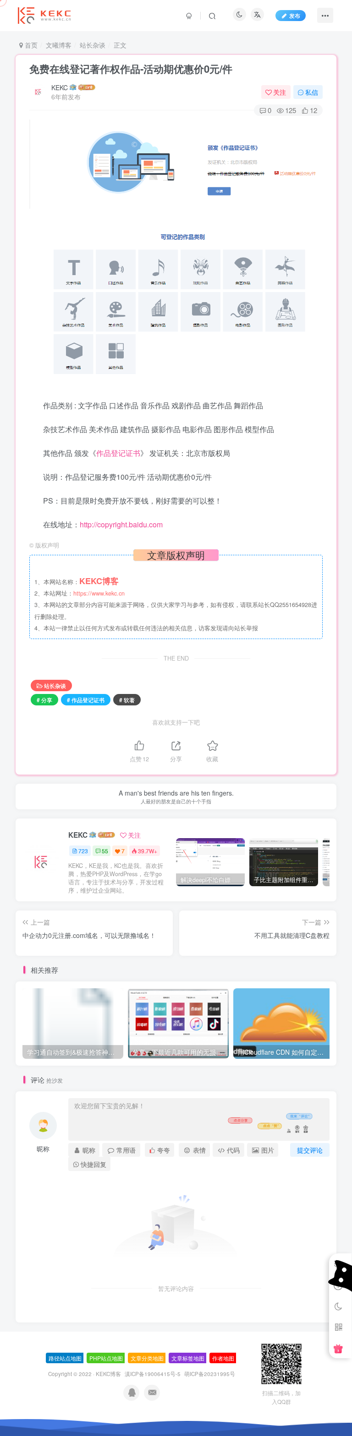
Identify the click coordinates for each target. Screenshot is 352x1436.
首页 (30, 44)
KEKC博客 (108, 1373)
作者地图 (223, 1358)
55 (105, 851)
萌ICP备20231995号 (209, 1373)
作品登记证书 (118, 453)
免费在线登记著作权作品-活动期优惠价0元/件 (130, 68)
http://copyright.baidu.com (121, 524)
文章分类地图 (147, 1358)
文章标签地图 (187, 1358)
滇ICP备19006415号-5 (153, 1373)
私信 (311, 92)
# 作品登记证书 (85, 700)
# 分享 (44, 700)
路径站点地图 (65, 1358)
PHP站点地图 (106, 1358)
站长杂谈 (92, 44)
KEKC (59, 87)
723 (83, 851)
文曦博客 (59, 44)
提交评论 (310, 1149)
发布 (294, 15)
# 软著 (127, 700)
